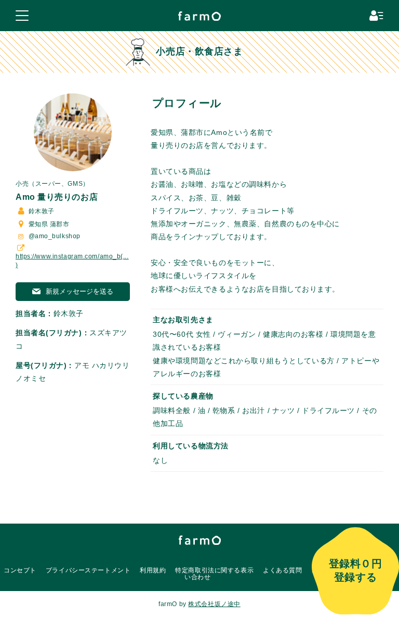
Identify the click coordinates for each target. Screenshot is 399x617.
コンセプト (20, 570)
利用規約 (153, 570)
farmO (200, 540)
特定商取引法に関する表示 (214, 570)
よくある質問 (282, 570)
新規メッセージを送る (78, 291)
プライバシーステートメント (88, 570)
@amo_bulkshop (53, 236)
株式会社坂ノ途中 (214, 604)
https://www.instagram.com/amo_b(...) (72, 261)
